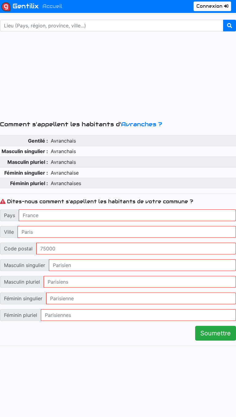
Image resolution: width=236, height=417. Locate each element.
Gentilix (24, 6)
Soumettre (215, 333)
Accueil (52, 6)
